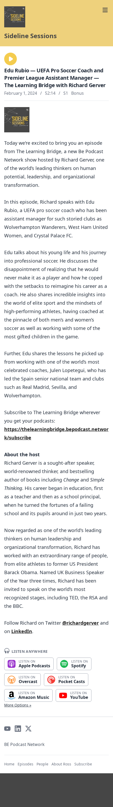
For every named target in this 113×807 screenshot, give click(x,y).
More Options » (17, 705)
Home (9, 763)
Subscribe (83, 763)
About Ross (61, 763)
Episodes (25, 763)
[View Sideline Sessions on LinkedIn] (18, 728)
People (42, 763)
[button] (10, 59)
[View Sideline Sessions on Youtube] (7, 728)
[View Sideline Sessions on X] (28, 728)
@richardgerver (80, 623)
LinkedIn (21, 631)
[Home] (14, 16)
